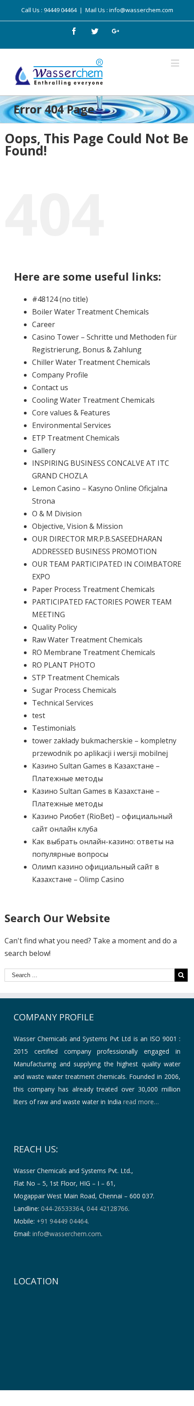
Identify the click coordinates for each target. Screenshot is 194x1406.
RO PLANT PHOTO (63, 665)
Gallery (43, 450)
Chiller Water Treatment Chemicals (91, 362)
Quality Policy (54, 627)
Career (43, 324)
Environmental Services (71, 425)
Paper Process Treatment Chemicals (93, 589)
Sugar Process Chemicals (74, 690)
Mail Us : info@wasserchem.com (129, 10)
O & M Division (57, 514)
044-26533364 (62, 1208)
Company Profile (60, 375)
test (38, 715)
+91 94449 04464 (62, 1221)
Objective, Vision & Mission (77, 526)
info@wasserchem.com (66, 1233)
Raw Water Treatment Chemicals (87, 640)
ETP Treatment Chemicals (76, 438)
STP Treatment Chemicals (76, 678)
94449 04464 (60, 10)
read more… (141, 1101)
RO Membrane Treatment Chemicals (93, 652)
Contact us (50, 387)
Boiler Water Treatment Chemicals (90, 312)
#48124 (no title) (60, 299)
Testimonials (54, 728)
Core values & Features (71, 413)
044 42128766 (107, 1208)
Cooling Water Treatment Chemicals (93, 400)
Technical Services (62, 703)
